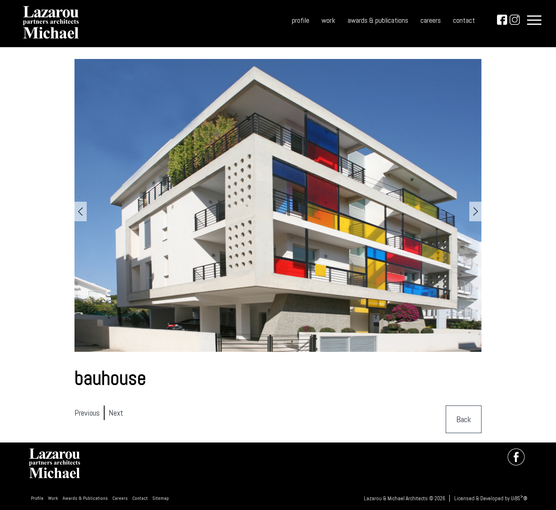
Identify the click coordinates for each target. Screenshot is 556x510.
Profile (37, 498)
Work (53, 498)
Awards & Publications (85, 498)
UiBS (515, 498)
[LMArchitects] (51, 41)
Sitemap (160, 498)
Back (463, 419)
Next (116, 413)
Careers (120, 498)
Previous (87, 413)
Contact (140, 498)
